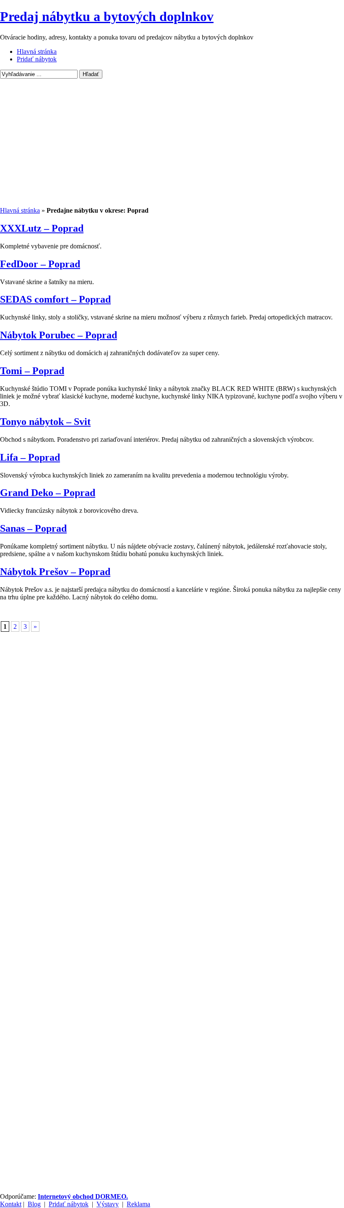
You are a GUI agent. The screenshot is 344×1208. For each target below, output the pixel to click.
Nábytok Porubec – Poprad (58, 335)
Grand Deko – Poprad (47, 492)
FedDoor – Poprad (40, 263)
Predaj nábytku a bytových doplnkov (107, 16)
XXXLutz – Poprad (41, 228)
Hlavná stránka (37, 51)
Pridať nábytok (37, 59)
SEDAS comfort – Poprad (55, 299)
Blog (34, 1204)
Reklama (138, 1204)
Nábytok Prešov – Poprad (55, 571)
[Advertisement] (172, 144)
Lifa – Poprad (30, 457)
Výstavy (107, 1204)
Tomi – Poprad (32, 370)
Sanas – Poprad (33, 528)
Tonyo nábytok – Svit (45, 421)
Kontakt (10, 1204)
